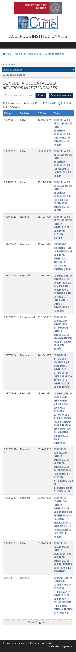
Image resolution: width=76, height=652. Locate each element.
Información (9, 64)
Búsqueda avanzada (14, 74)
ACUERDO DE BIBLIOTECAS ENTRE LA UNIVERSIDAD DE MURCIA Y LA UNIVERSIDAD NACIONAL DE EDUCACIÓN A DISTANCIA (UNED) (63, 256)
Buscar (40, 95)
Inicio (8, 53)
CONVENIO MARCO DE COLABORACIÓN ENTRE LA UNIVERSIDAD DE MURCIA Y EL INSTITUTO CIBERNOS (63, 227)
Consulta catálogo (54, 53)
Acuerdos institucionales (28, 53)
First (50, 103)
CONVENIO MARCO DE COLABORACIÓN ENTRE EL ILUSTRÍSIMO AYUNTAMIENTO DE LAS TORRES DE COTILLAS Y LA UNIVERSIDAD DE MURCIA (63, 196)
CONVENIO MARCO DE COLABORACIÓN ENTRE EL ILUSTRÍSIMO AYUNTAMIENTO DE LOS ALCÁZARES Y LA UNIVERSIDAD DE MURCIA (63, 163)
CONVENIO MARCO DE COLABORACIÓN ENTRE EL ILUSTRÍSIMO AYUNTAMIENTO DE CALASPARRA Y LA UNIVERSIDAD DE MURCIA (63, 132)
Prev (56, 103)
